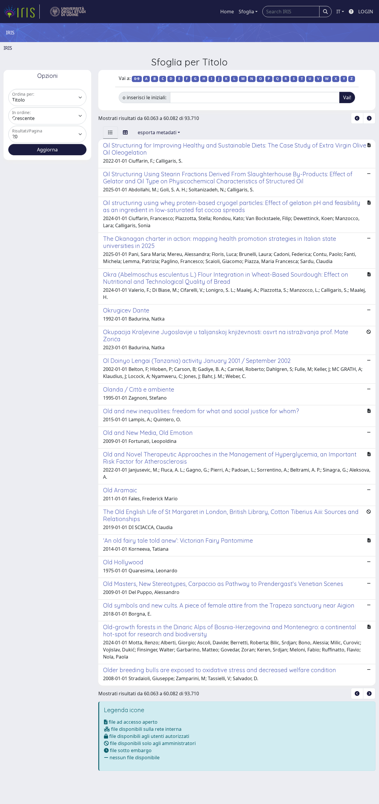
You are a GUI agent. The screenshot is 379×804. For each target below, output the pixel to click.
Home (227, 11)
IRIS (8, 48)
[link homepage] (22, 11)
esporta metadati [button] (157, 132)
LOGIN (365, 11)
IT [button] (338, 11)
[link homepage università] (67, 11)
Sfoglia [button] (246, 11)
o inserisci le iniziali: (144, 97)
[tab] (110, 132)
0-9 (136, 78)
